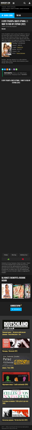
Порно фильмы (20, 53)
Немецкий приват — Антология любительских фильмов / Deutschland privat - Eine (14, 333)
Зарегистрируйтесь (8, 73)
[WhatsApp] (16, 69)
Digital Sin (20, 47)
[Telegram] (10, 69)
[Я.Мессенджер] (3, 69)
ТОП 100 (18, 15)
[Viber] (14, 69)
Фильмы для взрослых (7, 330)
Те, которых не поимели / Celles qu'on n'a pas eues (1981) (15, 402)
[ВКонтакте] (5, 69)
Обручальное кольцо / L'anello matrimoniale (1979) (15, 384)
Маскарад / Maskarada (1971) (9, 351)
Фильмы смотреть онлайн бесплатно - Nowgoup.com (6, 3)
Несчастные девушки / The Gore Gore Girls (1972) (15, 420)
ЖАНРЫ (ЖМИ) (8, 15)
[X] (12, 69)
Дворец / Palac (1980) (8, 368)
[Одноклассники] (7, 69)
